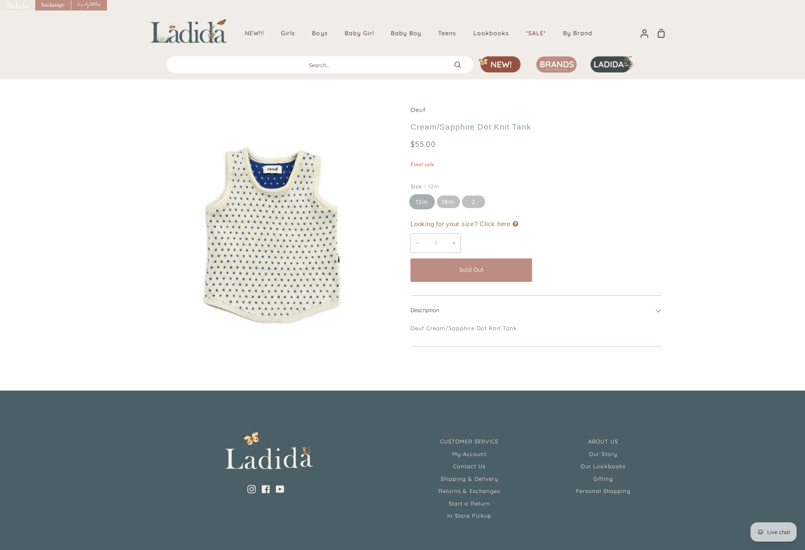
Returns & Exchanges (469, 490)
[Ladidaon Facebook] (266, 489)
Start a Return (469, 503)
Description (424, 310)
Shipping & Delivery (469, 478)
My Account (469, 454)
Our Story (603, 454)
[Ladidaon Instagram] (251, 489)
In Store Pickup (469, 515)
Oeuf (418, 110)
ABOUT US (603, 441)
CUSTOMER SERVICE (469, 441)
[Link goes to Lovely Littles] (89, 5)
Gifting (603, 478)
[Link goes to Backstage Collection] (53, 5)
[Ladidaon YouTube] (280, 489)
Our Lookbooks (603, 466)
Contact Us (469, 466)
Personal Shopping (603, 490)
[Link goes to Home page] (17, 5)
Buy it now (599, 270)
